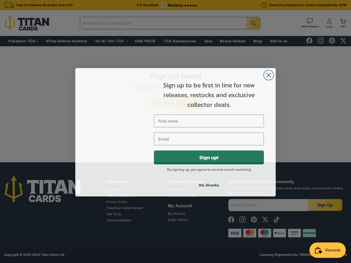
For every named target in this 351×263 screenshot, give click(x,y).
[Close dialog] (269, 74)
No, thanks (209, 184)
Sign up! (208, 157)
